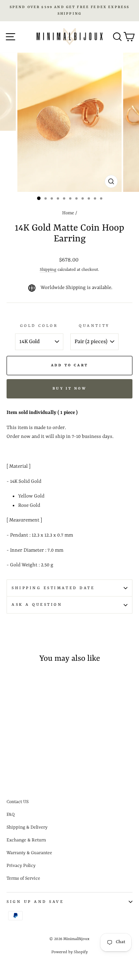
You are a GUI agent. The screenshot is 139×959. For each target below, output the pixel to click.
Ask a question (37, 604)
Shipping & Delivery (27, 827)
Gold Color (39, 325)
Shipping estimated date (53, 588)
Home (68, 213)
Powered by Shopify (69, 952)
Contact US (18, 802)
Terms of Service (23, 878)
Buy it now (69, 388)
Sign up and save (35, 901)
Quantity (94, 325)
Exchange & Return (26, 840)
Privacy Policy (21, 865)
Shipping (48, 269)
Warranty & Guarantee (29, 853)
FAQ (11, 814)
